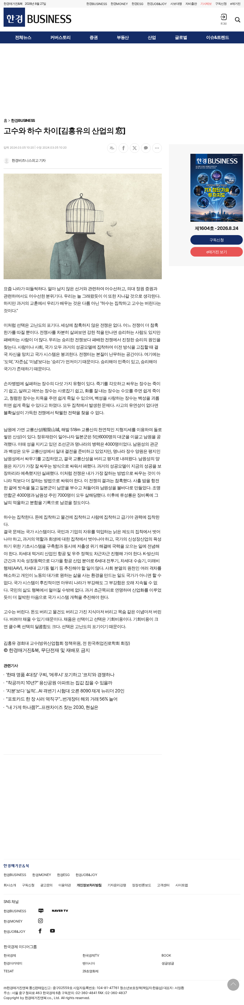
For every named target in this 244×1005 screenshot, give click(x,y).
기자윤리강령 (116, 885)
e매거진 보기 (216, 173)
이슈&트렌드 (217, 37)
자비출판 (191, 3)
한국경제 (10, 955)
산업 (152, 37)
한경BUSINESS (23, 120)
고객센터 (163, 885)
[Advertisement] (122, 80)
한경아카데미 (13, 963)
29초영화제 (90, 971)
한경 (96, 4)
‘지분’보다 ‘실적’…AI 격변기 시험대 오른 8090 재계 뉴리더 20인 (65, 691)
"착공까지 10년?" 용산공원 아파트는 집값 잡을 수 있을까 (59, 682)
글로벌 (181, 37)
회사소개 (10, 885)
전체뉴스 (23, 37)
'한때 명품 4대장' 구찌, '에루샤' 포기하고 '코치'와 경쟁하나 (60, 674)
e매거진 (235, 3)
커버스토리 (60, 37)
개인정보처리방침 (89, 885)
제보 (206, 3)
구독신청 (221, 3)
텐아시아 (88, 963)
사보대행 (176, 3)
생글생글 (168, 963)
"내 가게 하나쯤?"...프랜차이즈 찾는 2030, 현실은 (52, 707)
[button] (224, 19)
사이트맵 (181, 885)
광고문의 (46, 885)
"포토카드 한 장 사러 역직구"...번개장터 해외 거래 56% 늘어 (61, 699)
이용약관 (64, 885)
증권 (94, 37)
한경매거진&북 (13, 3)
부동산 (123, 37)
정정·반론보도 (141, 885)
